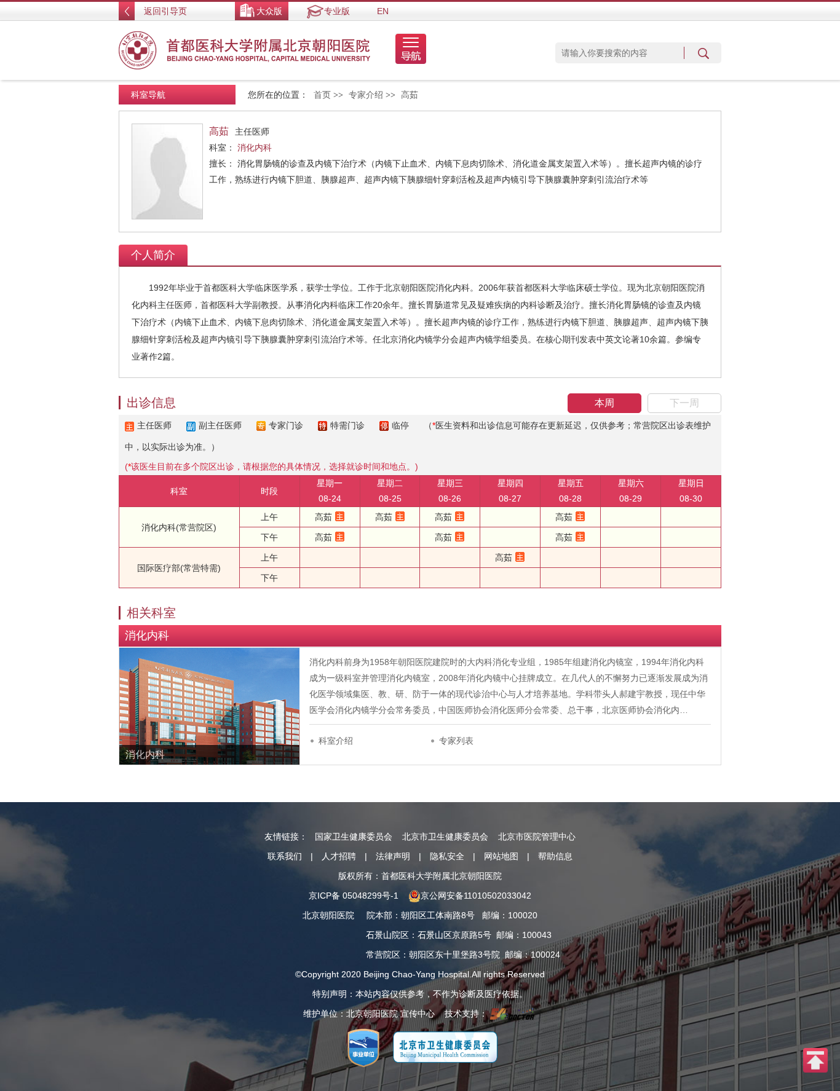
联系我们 (284, 856)
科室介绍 (336, 741)
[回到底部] (815, 1060)
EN (383, 11)
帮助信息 (555, 856)
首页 (322, 95)
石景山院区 (387, 935)
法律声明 (393, 856)
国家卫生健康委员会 (353, 836)
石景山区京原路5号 (454, 935)
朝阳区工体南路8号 (438, 915)
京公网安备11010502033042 (476, 895)
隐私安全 (447, 856)
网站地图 (501, 856)
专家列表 (456, 741)
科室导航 (148, 95)
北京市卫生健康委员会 (445, 836)
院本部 (379, 915)
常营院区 (383, 954)
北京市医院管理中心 (537, 836)
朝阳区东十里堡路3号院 (454, 954)
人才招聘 (339, 856)
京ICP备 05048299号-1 (353, 895)
